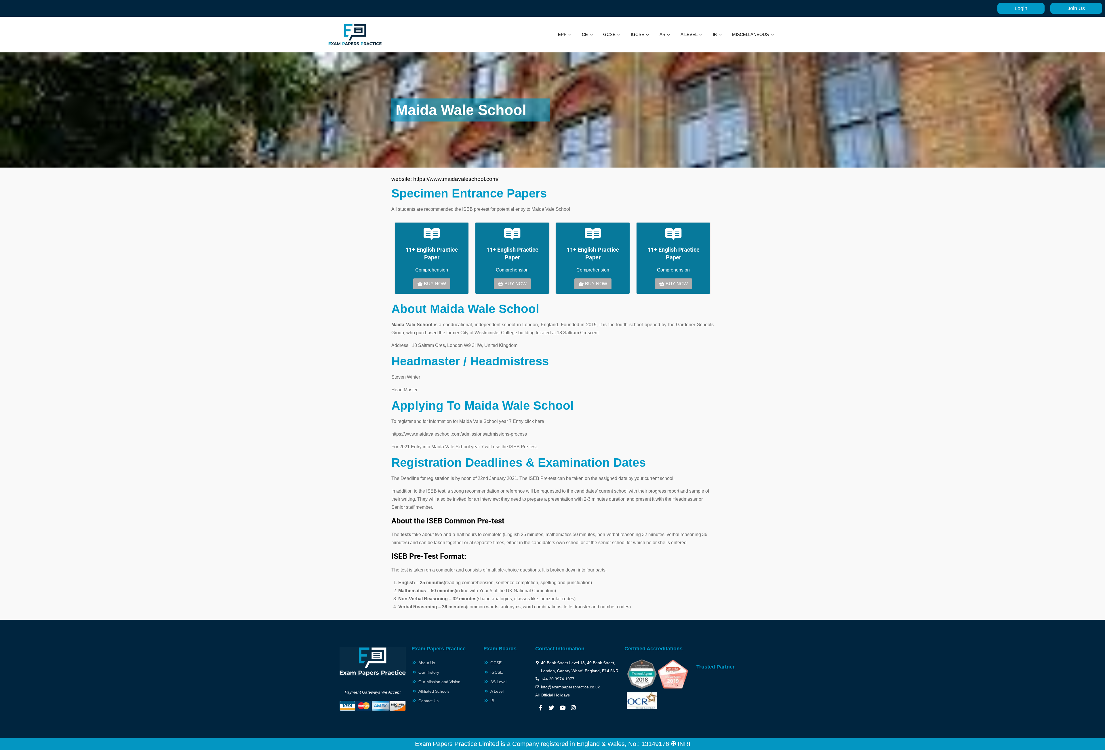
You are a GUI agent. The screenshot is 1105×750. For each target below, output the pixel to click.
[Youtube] (562, 707)
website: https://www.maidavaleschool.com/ (444, 179)
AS (662, 34)
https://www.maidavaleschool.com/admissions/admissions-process (459, 434)
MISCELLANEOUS (750, 34)
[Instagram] (573, 707)
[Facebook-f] (540, 707)
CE (585, 34)
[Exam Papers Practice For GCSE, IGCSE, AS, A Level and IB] (355, 35)
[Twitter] (551, 707)
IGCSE (637, 34)
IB (715, 34)
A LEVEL (689, 34)
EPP (562, 34)
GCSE (609, 34)
